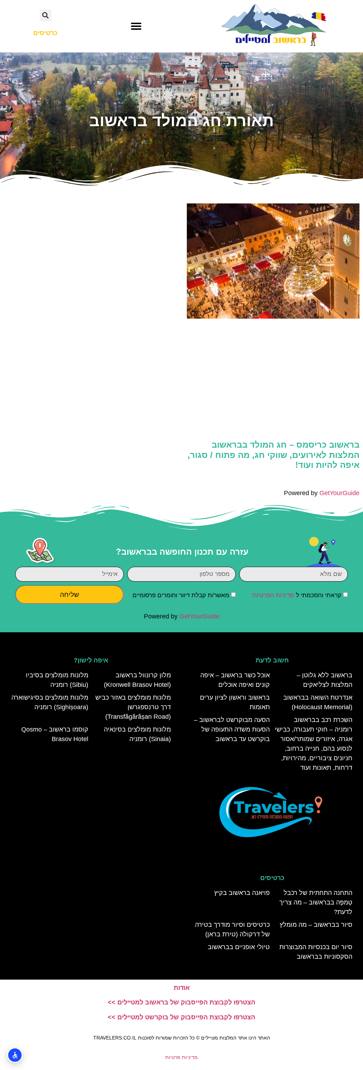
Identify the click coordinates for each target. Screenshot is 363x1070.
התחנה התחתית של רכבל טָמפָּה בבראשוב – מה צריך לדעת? (315, 902)
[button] (136, 26)
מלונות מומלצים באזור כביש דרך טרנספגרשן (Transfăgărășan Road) (133, 707)
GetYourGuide (339, 493)
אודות (182, 987)
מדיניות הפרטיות (273, 595)
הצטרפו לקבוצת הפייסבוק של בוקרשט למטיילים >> (181, 1017)
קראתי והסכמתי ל (296, 595)
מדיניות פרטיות (181, 1057)
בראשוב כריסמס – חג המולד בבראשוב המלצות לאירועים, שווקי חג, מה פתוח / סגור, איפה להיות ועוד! (273, 455)
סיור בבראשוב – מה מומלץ (316, 924)
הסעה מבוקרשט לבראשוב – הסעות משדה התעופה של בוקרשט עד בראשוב (232, 729)
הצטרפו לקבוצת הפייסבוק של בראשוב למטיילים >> (181, 1002)
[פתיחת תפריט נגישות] (15, 1055)
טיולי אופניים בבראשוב (239, 947)
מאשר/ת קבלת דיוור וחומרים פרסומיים (181, 595)
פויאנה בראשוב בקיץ (242, 892)
